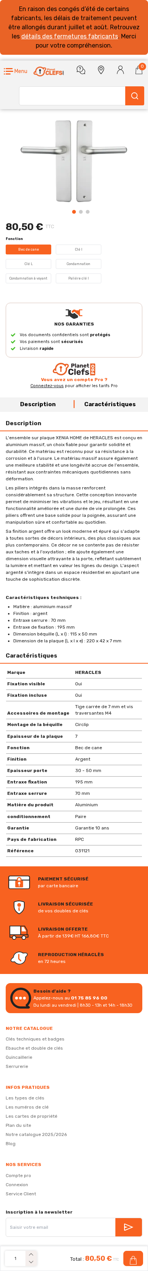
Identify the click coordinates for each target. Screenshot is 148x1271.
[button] (15, 71)
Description (38, 404)
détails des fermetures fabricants (69, 36)
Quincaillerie (19, 1057)
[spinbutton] (15, 1258)
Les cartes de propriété (31, 1116)
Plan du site (18, 1125)
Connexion (17, 1184)
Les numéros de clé (27, 1107)
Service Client (21, 1193)
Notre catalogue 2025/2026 (36, 1134)
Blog (11, 1143)
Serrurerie (17, 1066)
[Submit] (134, 95)
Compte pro (18, 1175)
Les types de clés (25, 1098)
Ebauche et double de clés (34, 1048)
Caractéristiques (110, 404)
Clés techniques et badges (35, 1039)
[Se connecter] (120, 69)
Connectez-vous (47, 385)
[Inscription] (128, 1227)
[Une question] (81, 69)
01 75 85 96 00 (89, 998)
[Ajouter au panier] (133, 1258)
